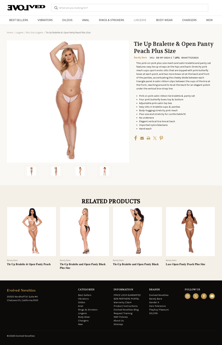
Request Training (123, 313)
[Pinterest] (161, 138)
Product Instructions (126, 306)
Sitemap (118, 324)
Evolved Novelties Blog (126, 309)
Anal (85, 20)
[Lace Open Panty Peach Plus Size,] (190, 232)
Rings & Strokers (111, 20)
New (209, 20)
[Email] (142, 138)
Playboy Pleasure (159, 309)
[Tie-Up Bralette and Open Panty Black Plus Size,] (84, 232)
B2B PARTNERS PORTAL (126, 298)
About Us (119, 320)
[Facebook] (135, 138)
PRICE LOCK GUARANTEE (127, 295)
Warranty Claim (122, 302)
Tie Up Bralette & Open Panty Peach (29, 264)
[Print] (148, 138)
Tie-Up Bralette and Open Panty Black (136, 264)
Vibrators (45, 20)
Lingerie (140, 20)
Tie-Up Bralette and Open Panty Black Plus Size (83, 266)
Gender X (154, 302)
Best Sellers (18, 20)
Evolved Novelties (159, 295)
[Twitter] (155, 138)
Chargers (189, 20)
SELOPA (153, 313)
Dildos (67, 20)
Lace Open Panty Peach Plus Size (185, 264)
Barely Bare (155, 298)
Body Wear (164, 20)
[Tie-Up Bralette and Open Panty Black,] (137, 232)
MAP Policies (121, 316)
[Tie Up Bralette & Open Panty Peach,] (32, 232)
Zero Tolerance (157, 306)
